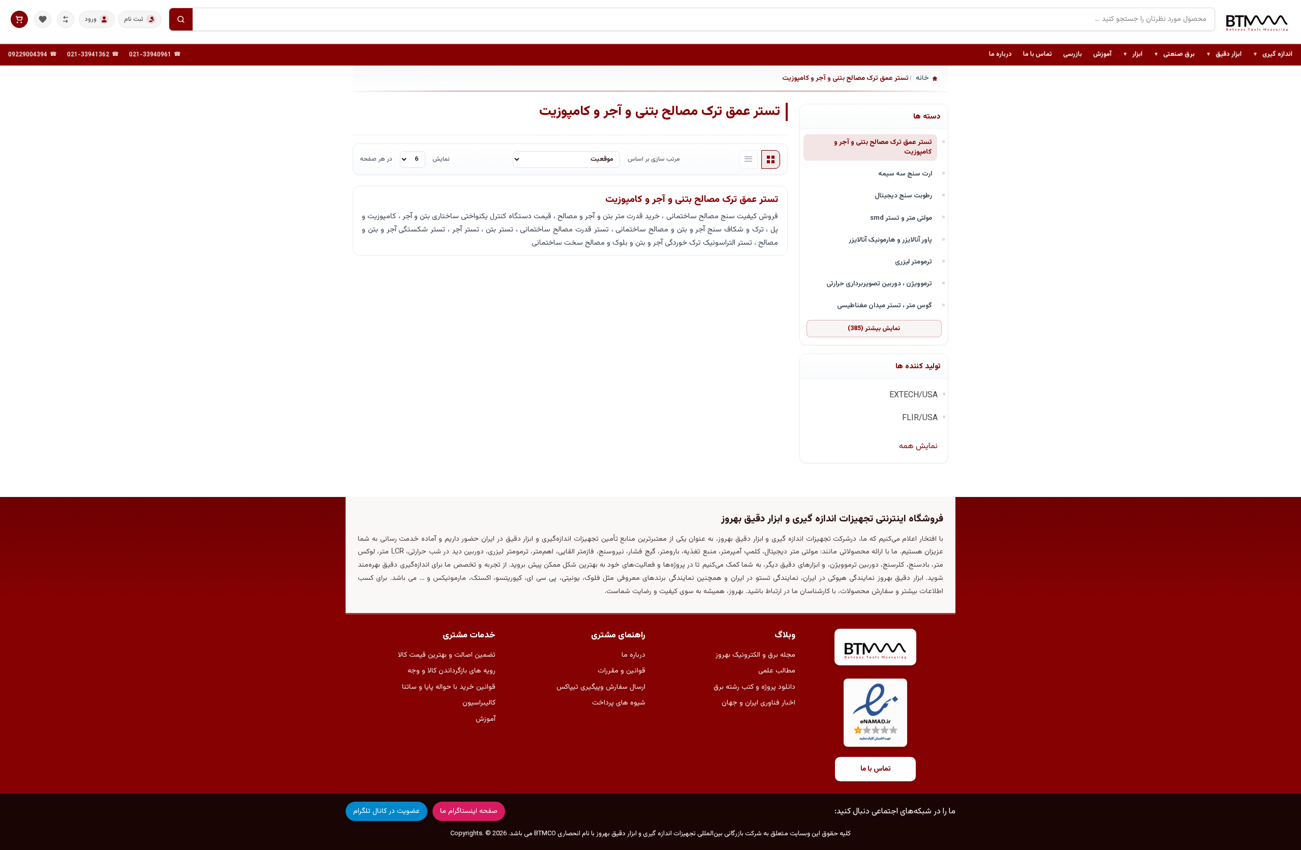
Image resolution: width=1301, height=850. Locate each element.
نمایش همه (918, 446)
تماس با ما (1037, 54)
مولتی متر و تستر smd (901, 218)
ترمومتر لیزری (913, 261)
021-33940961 (150, 55)
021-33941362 (88, 55)
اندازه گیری (1272, 55)
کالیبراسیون (478, 703)
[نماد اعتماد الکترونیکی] (875, 713)
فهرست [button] (748, 159)
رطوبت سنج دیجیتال (903, 195)
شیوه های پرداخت (618, 703)
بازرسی (1072, 54)
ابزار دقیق (1224, 55)
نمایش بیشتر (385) (874, 329)
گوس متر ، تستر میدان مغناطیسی (884, 305)
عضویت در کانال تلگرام (386, 811)
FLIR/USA (920, 418)
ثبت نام (133, 19)
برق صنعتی (1174, 55)
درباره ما (1000, 54)
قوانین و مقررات (621, 671)
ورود (91, 19)
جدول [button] (771, 159)
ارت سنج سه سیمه (905, 173)
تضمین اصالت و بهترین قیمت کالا (446, 655)
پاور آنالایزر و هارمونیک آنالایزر (890, 240)
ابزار (1132, 55)
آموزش (1102, 54)
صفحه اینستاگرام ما (469, 811)
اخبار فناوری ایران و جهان (758, 703)
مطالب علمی (776, 671)
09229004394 (27, 55)
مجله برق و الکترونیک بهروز (755, 655)
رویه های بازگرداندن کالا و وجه (451, 671)
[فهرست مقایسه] (65, 19)
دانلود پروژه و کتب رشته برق (754, 687)
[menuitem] (1272, 55)
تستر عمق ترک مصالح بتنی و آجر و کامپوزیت (883, 147)
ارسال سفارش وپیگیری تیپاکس (600, 687)
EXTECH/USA (913, 395)
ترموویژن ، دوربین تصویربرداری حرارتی (879, 283)
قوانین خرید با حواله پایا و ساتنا (448, 687)
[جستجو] (181, 19)
